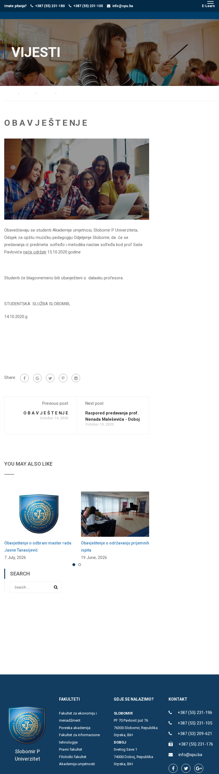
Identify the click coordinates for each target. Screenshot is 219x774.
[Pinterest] (63, 378)
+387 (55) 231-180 (50, 6)
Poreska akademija (74, 728)
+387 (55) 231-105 (88, 6)
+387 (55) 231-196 (195, 712)
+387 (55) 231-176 (196, 744)
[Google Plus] (37, 378)
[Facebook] (24, 378)
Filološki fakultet (72, 757)
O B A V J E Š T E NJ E (45, 413)
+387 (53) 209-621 (195, 733)
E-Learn (208, 6)
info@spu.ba (122, 6)
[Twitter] (50, 378)
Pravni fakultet (70, 749)
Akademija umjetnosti (77, 764)
